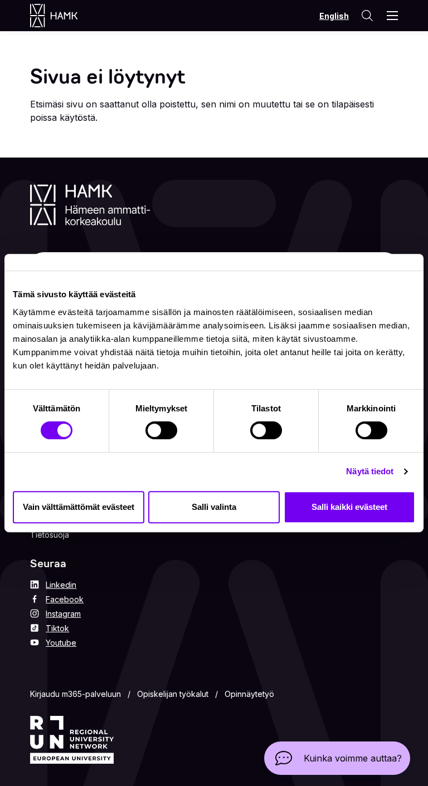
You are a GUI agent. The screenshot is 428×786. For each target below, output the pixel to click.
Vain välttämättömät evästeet (78, 507)
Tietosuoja (49, 534)
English (334, 16)
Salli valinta (214, 507)
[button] (337, 758)
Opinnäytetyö (249, 694)
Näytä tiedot (369, 471)
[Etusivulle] (65, 15)
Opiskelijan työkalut (172, 694)
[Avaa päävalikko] (392, 16)
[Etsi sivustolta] (367, 16)
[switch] (161, 430)
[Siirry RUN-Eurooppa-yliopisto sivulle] (72, 740)
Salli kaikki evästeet (349, 507)
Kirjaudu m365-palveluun (75, 694)
